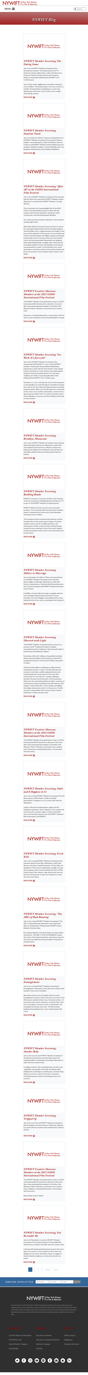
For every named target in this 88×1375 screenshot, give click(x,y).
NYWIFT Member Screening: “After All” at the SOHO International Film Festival (43, 189)
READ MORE (28, 97)
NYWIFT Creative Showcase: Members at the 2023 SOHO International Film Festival (40, 1172)
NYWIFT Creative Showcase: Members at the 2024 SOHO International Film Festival (40, 733)
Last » (56, 1269)
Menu (8, 9)
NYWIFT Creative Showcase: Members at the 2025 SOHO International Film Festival (40, 294)
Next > (48, 1269)
